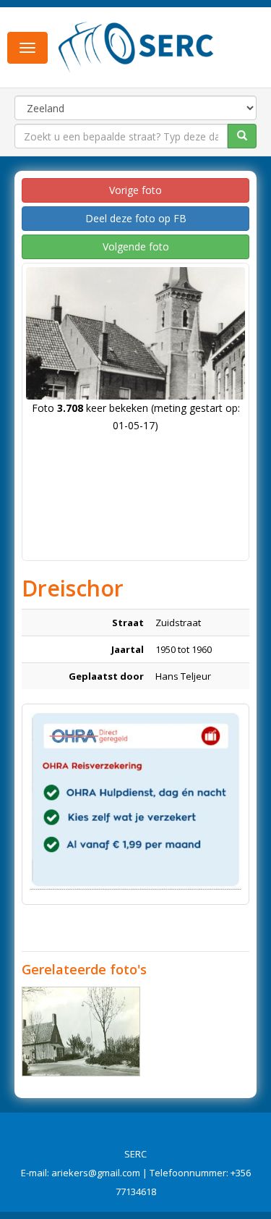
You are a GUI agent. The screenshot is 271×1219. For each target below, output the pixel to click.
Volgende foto (136, 246)
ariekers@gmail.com (95, 1172)
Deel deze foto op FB (135, 218)
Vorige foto (135, 190)
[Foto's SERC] (136, 45)
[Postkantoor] (81, 1031)
